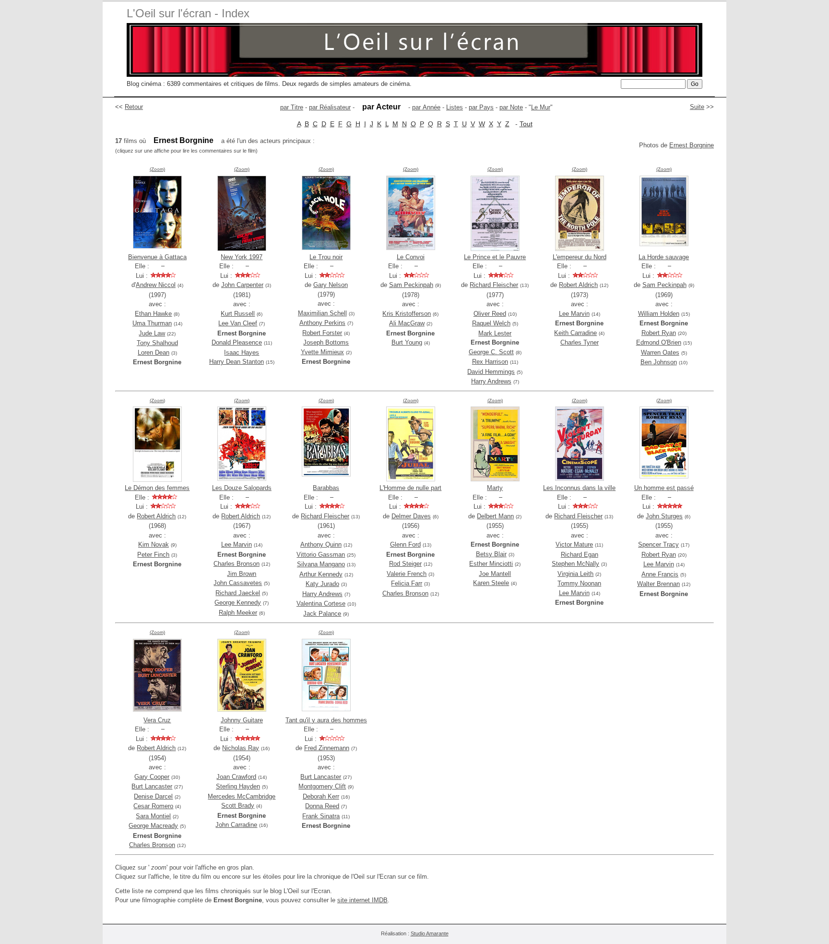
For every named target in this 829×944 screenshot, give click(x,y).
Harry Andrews (491, 381)
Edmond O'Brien (658, 342)
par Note (511, 107)
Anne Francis (659, 574)
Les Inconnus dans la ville (579, 487)
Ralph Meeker (238, 612)
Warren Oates (660, 352)
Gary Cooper (151, 776)
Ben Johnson (658, 362)
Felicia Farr (406, 583)
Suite (697, 106)
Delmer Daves (411, 516)
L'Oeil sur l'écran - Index (188, 13)
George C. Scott (491, 352)
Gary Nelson (330, 284)
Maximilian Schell (322, 313)
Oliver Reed (490, 313)
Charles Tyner (579, 342)
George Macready (153, 825)
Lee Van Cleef (237, 323)
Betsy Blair (491, 554)
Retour (134, 106)
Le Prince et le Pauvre (495, 257)
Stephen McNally (575, 563)
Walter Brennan (658, 583)
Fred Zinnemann (326, 748)
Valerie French (406, 573)
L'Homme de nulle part (410, 487)
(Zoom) (157, 169)
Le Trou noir (326, 257)
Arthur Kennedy (321, 574)
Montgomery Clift (322, 786)
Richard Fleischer (494, 284)
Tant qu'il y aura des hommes (326, 720)
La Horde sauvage (664, 257)
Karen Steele (491, 582)
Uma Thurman (152, 323)
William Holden (658, 313)
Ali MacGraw (407, 323)
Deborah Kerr (321, 796)
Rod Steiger (405, 563)
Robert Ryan (658, 332)
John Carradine (236, 824)
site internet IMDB (362, 900)
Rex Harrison (490, 361)
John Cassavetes (237, 582)
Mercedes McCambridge (241, 796)
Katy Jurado (322, 583)
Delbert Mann (495, 516)
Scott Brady (237, 805)
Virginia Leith (575, 573)
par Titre (291, 107)
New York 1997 (241, 257)
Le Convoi (411, 257)
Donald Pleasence (237, 342)
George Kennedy (237, 602)
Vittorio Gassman (320, 554)
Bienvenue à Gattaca (157, 257)
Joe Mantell (495, 573)
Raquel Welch (491, 323)
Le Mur (540, 107)
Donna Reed (322, 806)
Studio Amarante (430, 933)
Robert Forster (322, 332)
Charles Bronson (236, 563)
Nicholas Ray (240, 748)
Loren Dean (153, 352)
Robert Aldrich (578, 284)
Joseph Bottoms (326, 342)
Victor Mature (574, 544)
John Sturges (664, 516)
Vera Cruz (157, 720)
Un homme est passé (664, 487)
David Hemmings (491, 371)
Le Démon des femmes (157, 487)
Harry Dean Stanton (236, 361)
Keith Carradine (575, 332)
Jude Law (152, 333)
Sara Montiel (153, 816)
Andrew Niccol (156, 284)
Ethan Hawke (153, 313)
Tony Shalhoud (157, 343)
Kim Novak (153, 544)
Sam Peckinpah (411, 284)
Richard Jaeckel (237, 593)
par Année (426, 107)
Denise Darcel (153, 796)
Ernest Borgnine (691, 145)
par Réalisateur (330, 107)
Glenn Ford (405, 544)
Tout (526, 124)
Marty (495, 487)
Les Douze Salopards (242, 487)
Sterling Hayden (238, 786)
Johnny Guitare (242, 720)
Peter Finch (153, 554)
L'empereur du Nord (579, 257)
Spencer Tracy (658, 544)
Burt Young (406, 342)
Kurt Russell (238, 313)
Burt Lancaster (151, 786)
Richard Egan (579, 554)
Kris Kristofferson (406, 313)
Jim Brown (241, 573)
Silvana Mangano (321, 564)
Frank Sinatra (321, 816)
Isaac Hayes (241, 352)
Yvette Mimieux (322, 352)
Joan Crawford (236, 776)
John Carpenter (242, 284)
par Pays (481, 107)
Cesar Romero (153, 806)
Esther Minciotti (491, 563)
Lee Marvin (574, 313)
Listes (454, 107)
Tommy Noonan (579, 583)
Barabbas (326, 487)
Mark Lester (494, 333)
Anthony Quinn (321, 544)
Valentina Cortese (320, 603)
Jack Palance (322, 613)
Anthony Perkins (322, 322)
